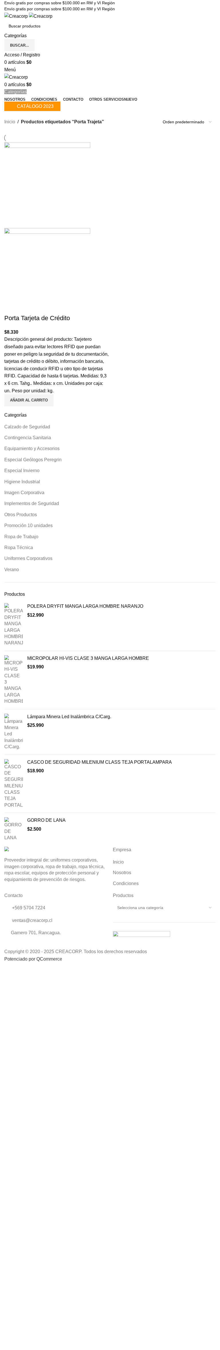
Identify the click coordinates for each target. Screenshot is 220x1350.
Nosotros (122, 872)
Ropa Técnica (18, 547)
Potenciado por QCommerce (33, 959)
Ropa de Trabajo (21, 536)
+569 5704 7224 (28, 907)
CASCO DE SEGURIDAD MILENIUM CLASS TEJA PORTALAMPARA (99, 762)
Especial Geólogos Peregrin (33, 459)
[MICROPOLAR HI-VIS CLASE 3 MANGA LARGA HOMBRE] (13, 680)
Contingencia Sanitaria (27, 437)
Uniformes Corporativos (28, 558)
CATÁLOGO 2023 (35, 106)
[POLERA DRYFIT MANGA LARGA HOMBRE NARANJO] (13, 624)
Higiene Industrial (22, 481)
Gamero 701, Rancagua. (36, 932)
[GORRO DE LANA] (13, 829)
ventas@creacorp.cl (31, 920)
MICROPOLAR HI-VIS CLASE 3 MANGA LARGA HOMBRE (88, 658)
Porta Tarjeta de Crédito (37, 318)
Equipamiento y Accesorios (32, 448)
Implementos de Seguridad (31, 503)
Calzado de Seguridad (27, 426)
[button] (29, 400)
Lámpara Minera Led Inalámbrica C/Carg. (69, 716)
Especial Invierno (22, 470)
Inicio (9, 121)
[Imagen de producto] (47, 270)
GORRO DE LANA (46, 820)
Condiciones (126, 883)
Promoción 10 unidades (28, 525)
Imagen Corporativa (24, 492)
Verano (11, 569)
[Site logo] (16, 15)
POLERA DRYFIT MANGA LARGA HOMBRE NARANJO (85, 606)
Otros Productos (20, 514)
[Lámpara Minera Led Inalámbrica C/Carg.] (13, 732)
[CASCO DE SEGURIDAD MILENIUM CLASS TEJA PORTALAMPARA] (13, 784)
